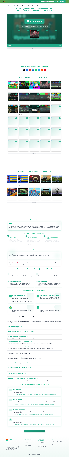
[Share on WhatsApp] (36, 70)
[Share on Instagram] (30, 70)
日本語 (57, 441)
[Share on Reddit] (42, 70)
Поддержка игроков (41, 442)
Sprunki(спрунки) (32, 0)
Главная (13, 0)
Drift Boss (25, 0)
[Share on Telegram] (39, 70)
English (53, 441)
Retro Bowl (19, 0)
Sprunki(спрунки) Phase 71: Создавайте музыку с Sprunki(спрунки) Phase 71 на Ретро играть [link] (31, 5)
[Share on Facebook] (27, 70)
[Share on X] (24, 70)
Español (61, 441)
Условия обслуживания (42, 446)
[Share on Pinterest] (45, 70)
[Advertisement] (34, 55)
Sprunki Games (14, 5)
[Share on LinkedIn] (33, 70)
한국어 (53, 444)
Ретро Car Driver (15, 262)
